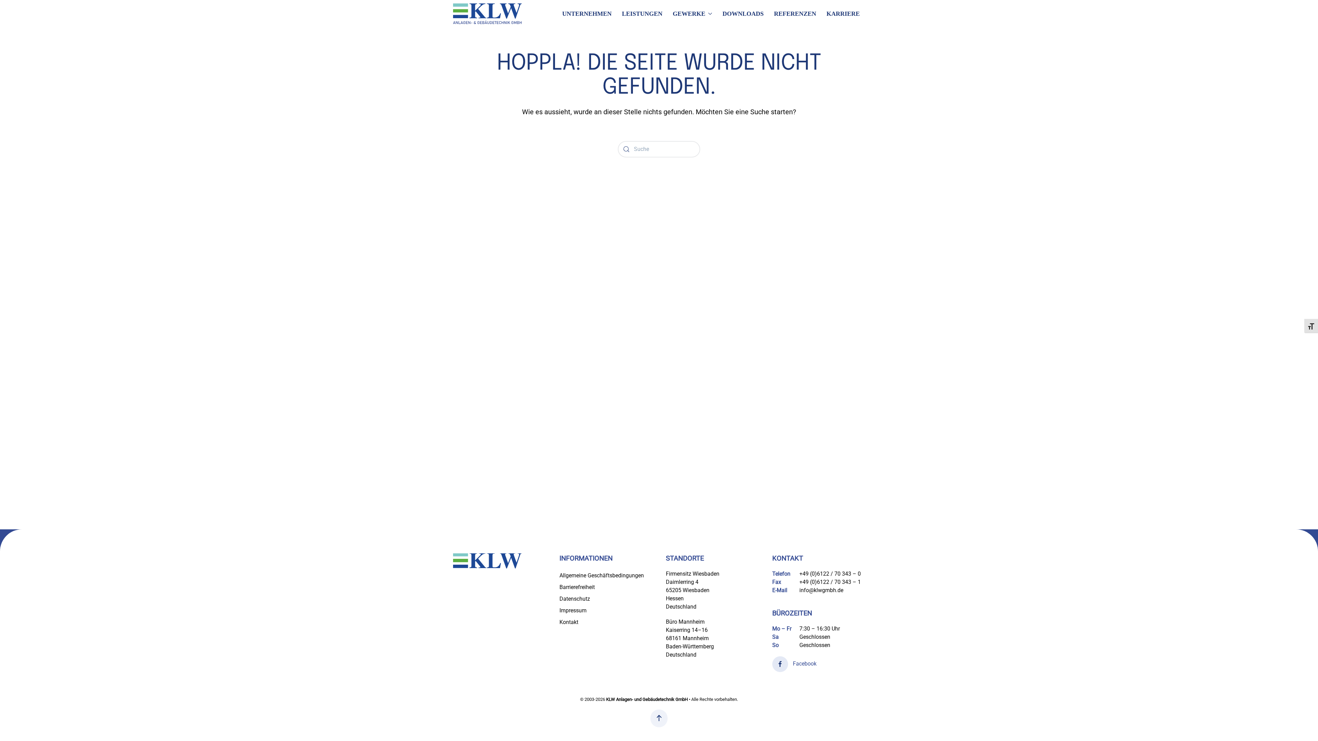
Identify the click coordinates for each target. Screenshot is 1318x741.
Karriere (843, 13)
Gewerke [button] (689, 13)
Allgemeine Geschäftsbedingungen (601, 575)
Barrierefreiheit (577, 587)
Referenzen (795, 13)
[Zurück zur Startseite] (487, 13)
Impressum (573, 610)
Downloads (743, 13)
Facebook (804, 663)
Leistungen (642, 13)
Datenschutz (574, 599)
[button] (659, 718)
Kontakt (568, 622)
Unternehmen (587, 13)
